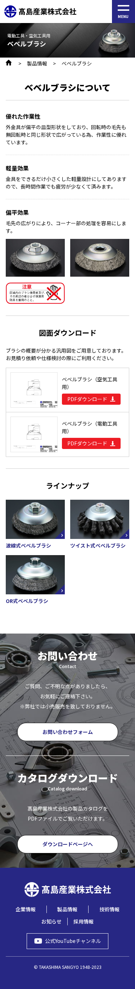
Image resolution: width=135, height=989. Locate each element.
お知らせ (51, 921)
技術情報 (109, 909)
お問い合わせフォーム (67, 731)
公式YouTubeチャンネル (73, 940)
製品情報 (37, 63)
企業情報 (25, 909)
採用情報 (83, 921)
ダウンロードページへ (67, 844)
